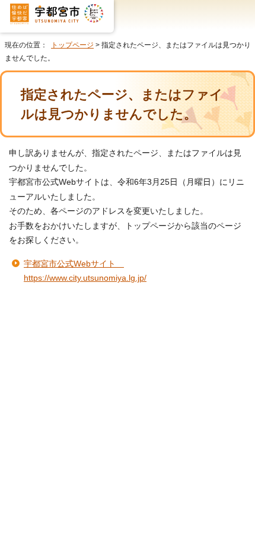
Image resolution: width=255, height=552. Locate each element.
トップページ (72, 45)
